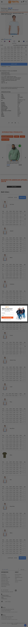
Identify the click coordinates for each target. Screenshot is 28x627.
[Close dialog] (26, 306)
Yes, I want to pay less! (7, 317)
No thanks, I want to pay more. (7, 319)
